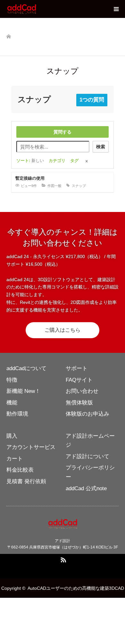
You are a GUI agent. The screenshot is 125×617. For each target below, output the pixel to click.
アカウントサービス (30, 447)
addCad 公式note (86, 488)
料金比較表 (20, 470)
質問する (62, 131)
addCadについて (26, 368)
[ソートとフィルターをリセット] (87, 162)
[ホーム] (8, 35)
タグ (74, 160)
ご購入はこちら (62, 330)
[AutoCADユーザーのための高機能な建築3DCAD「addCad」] (36, 9)
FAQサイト (79, 380)
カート (14, 459)
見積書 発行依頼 (26, 481)
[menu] (116, 9)
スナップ (79, 186)
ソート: (30, 160)
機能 (11, 403)
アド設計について (87, 456)
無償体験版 (79, 403)
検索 (100, 146)
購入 (11, 436)
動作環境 (17, 414)
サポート (77, 368)
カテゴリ (57, 160)
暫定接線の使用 (30, 178)
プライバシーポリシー (90, 472)
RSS (62, 559)
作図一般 (54, 186)
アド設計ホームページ (90, 440)
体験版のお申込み (87, 414)
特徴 (11, 380)
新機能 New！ (23, 391)
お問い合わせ (82, 391)
